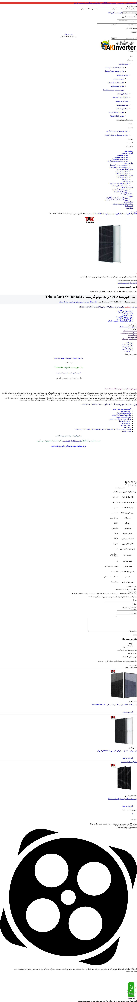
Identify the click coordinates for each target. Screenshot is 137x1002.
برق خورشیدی (128, 181)
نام (135, 600)
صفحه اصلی (128, 151)
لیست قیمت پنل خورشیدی (130, 976)
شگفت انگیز (128, 202)
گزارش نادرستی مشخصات (127, 283)
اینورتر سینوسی (118, 79)
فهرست (134, 211)
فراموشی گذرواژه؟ (115, 12)
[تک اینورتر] (118, 49)
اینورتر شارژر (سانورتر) (116, 82)
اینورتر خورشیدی (122, 75)
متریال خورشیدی (122, 105)
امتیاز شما (134, 607)
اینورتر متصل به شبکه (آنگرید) (113, 90)
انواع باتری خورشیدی (131, 981)
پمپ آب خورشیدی (121, 101)
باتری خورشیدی (122, 93)
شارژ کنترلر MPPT (121, 171)
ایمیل (135, 604)
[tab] (66, 342)
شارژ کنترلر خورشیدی (120, 97)
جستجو (114, 38)
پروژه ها (130, 195)
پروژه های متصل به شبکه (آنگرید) (116, 135)
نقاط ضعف (133, 613)
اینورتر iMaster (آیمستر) (116, 112)
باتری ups (125, 179)
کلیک (56, 446)
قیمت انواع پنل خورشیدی (72, 441)
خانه (135, 213)
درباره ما (130, 208)
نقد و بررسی (128, 351)
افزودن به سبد (128, 712)
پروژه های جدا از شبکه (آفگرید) (117, 131)
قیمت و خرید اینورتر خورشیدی (129, 974)
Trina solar (97, 213)
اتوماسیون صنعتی (122, 108)
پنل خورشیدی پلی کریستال (114, 67)
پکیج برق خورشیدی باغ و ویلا (118, 183)
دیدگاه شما (133, 631)
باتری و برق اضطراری (125, 175)
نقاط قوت (134, 609)
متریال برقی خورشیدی (120, 185)
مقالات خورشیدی (126, 193)
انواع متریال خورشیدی (130, 978)
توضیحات (129, 342)
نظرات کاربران (127, 346)
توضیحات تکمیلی (127, 344)
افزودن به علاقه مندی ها (128, 327)
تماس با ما (129, 206)
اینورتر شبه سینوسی (117, 86)
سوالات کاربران (127, 348)
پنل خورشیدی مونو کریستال (114, 71)
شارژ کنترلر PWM (121, 173)
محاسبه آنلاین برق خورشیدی (123, 204)
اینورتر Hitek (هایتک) (117, 116)
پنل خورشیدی (123, 64)
